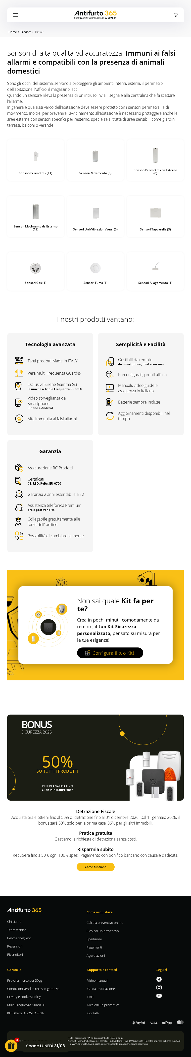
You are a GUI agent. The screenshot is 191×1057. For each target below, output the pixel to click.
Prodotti (25, 31)
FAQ (90, 996)
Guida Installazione (101, 988)
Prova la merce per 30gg (24, 980)
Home (12, 31)
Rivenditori (15, 954)
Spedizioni (94, 939)
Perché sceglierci (19, 938)
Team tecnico (16, 930)
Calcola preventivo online (105, 922)
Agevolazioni (96, 955)
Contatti (93, 1013)
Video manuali (97, 980)
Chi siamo (14, 921)
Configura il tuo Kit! (113, 653)
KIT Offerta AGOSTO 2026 (25, 1013)
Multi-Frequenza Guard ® (26, 1005)
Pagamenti (94, 947)
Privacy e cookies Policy (24, 996)
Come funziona (95, 867)
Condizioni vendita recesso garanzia (33, 988)
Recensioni (15, 946)
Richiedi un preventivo (103, 931)
